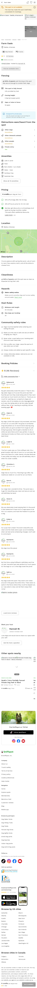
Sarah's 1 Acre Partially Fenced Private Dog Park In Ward (13, 681)
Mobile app (5, 809)
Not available (28, 984)
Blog (2, 806)
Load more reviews (10, 613)
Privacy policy (5, 774)
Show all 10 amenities (10, 181)
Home (3, 789)
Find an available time (11, 68)
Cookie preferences (7, 778)
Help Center (5, 781)
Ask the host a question (11, 643)
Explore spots (5, 792)
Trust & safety (6, 767)
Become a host (6, 799)
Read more (18, 297)
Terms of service (6, 771)
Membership (5, 796)
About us (4, 764)
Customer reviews (7, 802)
